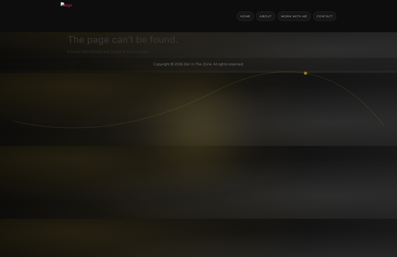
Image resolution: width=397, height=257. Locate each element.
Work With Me (294, 16)
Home (245, 16)
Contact (325, 16)
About (266, 16)
